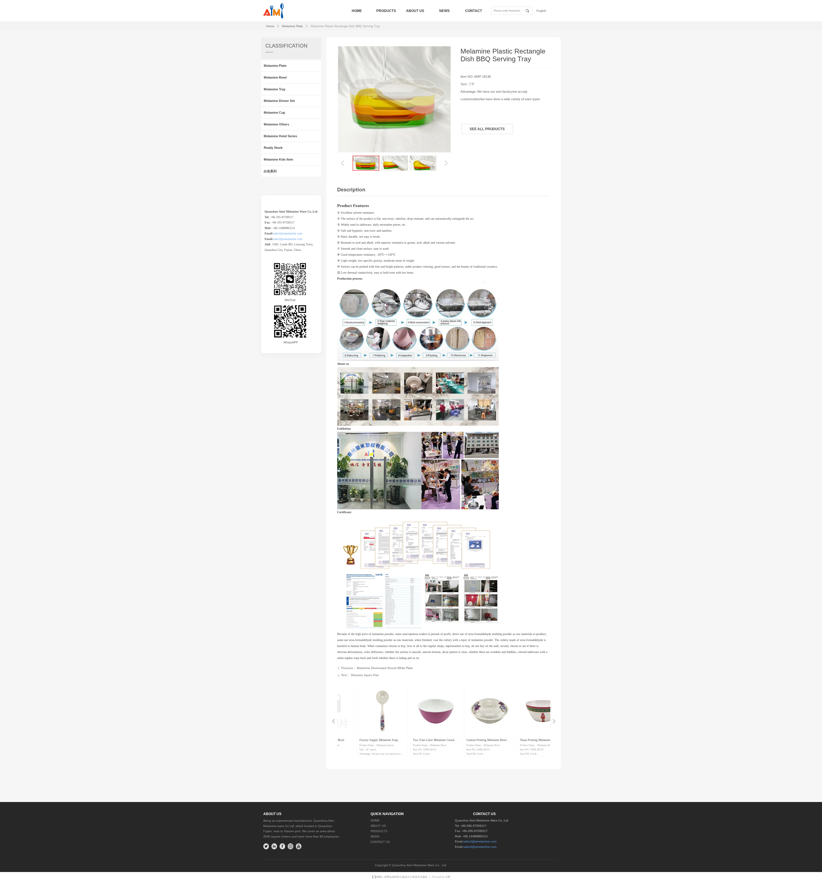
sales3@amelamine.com (287, 239)
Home (270, 26)
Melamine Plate (292, 26)
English (541, 10)
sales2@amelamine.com (287, 233)
